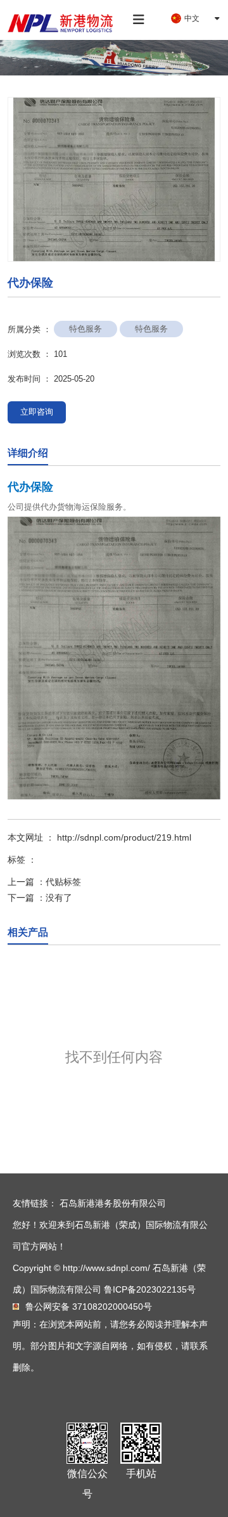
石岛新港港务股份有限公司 (113, 1203)
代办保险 (30, 487)
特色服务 (85, 328)
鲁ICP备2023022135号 (150, 1289)
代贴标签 (63, 882)
